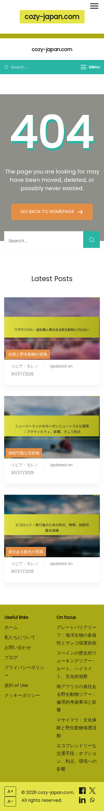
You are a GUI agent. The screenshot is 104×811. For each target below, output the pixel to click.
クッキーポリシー (22, 695)
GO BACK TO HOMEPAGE (48, 211)
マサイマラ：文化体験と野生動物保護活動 (77, 728)
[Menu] (83, 67)
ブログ (11, 657)
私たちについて (19, 637)
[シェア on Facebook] (83, 792)
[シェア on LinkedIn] (83, 801)
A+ (10, 791)
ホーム (11, 627)
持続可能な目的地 (23, 453)
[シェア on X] (92, 792)
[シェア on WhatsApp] (92, 801)
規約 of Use (16, 685)
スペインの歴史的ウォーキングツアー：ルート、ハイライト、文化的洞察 (77, 665)
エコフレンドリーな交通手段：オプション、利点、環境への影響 (77, 757)
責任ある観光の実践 (25, 551)
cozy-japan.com (52, 16)
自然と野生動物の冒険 (27, 354)
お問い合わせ (17, 647)
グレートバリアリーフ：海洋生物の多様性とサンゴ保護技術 (77, 635)
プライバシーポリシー (24, 671)
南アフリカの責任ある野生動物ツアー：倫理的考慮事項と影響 (77, 698)
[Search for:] (52, 241)
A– (10, 801)
